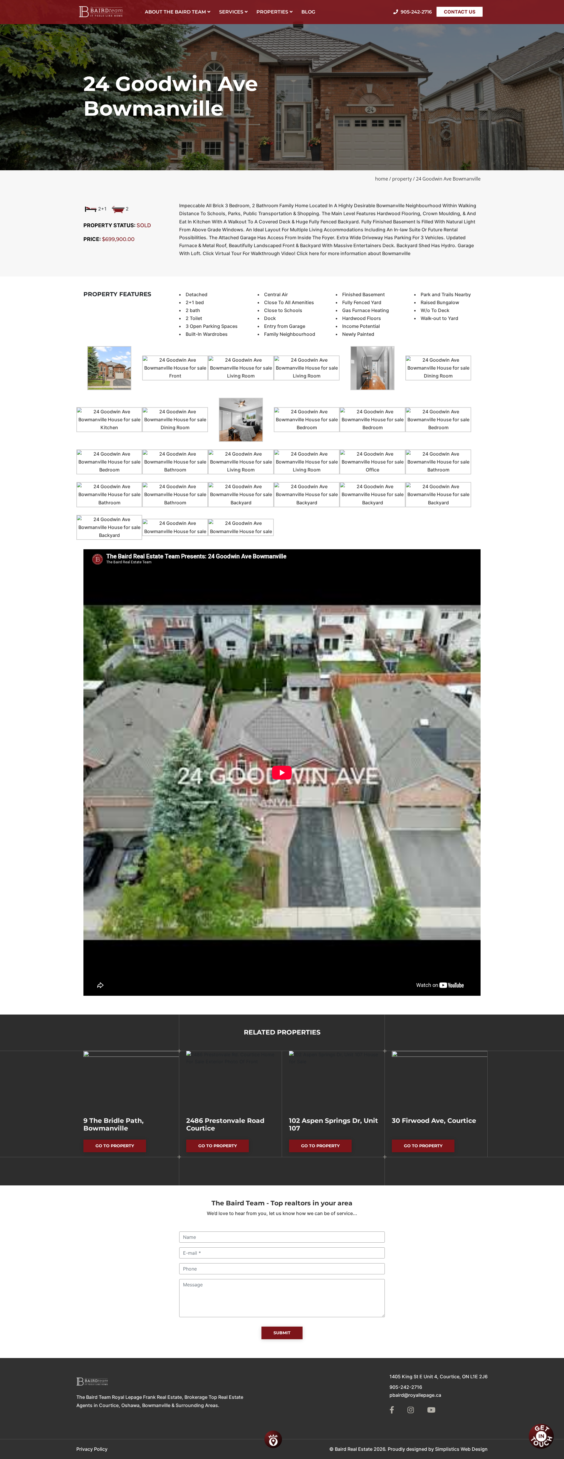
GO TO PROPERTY (120, 1147)
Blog (308, 12)
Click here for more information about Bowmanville (353, 253)
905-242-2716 (406, 1387)
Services (231, 12)
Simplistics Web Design (461, 1449)
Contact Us (459, 12)
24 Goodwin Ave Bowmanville (448, 179)
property (402, 179)
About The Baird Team (175, 12)
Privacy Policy (92, 1449)
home (381, 179)
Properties (272, 12)
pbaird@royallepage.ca (415, 1395)
